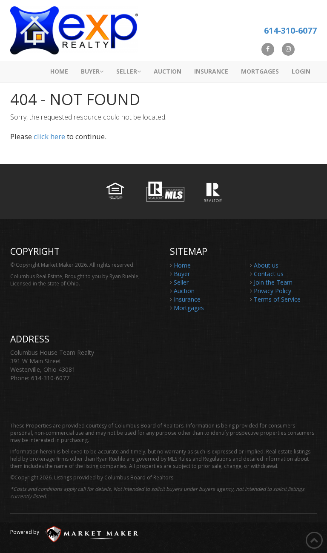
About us (266, 265)
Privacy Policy (272, 291)
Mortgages (260, 71)
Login (301, 71)
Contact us (269, 274)
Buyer (90, 71)
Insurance (211, 71)
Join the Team (273, 282)
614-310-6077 (290, 30)
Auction (167, 71)
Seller (126, 71)
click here (49, 136)
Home (59, 71)
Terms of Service (277, 299)
